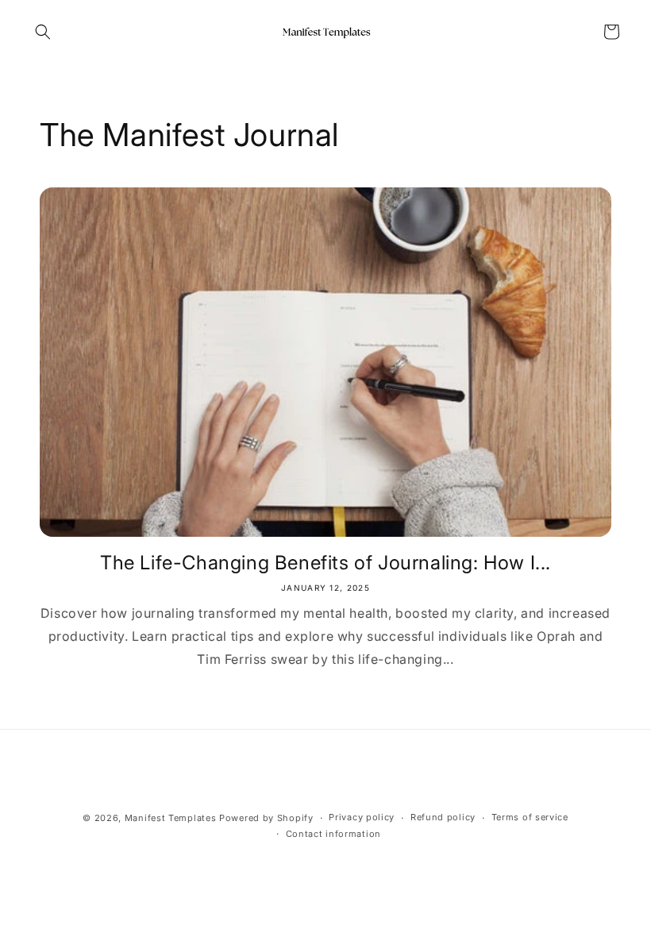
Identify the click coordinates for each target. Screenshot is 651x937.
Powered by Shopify (266, 817)
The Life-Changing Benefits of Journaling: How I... (325, 562)
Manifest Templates (171, 817)
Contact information (333, 833)
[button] (42, 31)
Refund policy (443, 817)
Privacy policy (362, 817)
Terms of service (529, 817)
